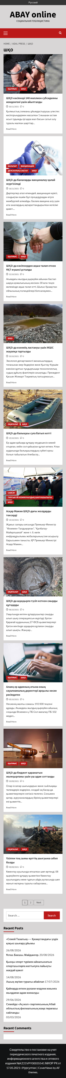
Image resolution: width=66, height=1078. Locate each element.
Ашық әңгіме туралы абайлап (25, 981)
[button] (7, 32)
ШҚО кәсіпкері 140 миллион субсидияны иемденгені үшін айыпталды (32, 100)
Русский (33, 2)
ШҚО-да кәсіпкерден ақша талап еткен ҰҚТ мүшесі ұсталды (31, 268)
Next (38, 902)
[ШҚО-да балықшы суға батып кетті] (33, 409)
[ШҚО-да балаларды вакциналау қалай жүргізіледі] (33, 155)
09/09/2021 (14, 867)
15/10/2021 (14, 438)
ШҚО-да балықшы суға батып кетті (28, 433)
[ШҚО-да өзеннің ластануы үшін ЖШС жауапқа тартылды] (33, 323)
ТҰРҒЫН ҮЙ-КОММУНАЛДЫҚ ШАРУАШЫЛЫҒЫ (30, 497)
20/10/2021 (14, 356)
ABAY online (33, 14)
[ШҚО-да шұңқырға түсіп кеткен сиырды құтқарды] (33, 576)
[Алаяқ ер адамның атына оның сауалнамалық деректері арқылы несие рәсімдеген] (33, 662)
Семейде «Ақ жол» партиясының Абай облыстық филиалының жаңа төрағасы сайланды (32, 1008)
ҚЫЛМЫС (12, 88)
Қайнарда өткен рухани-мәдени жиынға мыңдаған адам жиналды (31, 990)
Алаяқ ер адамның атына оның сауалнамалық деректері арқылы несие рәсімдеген (31, 691)
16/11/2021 (14, 188)
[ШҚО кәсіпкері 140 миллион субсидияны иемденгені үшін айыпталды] (33, 73)
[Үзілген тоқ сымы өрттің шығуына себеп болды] (33, 834)
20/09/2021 (14, 781)
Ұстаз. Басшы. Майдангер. (22, 954)
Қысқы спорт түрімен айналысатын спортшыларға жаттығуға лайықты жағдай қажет (29, 966)
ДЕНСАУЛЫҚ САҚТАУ (18, 170)
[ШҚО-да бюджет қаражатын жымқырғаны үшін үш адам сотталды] (33, 748)
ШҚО (23, 88)
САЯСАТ (11, 492)
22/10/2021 (14, 274)
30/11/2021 (14, 106)
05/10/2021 (14, 699)
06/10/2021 (14, 609)
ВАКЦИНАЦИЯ (27, 166)
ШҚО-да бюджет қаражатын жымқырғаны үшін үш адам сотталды (30, 775)
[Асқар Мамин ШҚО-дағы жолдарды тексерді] (33, 487)
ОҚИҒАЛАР (13, 424)
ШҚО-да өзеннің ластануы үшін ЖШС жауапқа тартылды (30, 349)
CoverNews (45, 1067)
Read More (11, 129)
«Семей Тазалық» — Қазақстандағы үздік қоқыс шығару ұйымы (32, 941)
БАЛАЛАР (12, 166)
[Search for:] (25, 915)
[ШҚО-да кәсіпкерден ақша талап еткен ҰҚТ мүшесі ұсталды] (33, 241)
